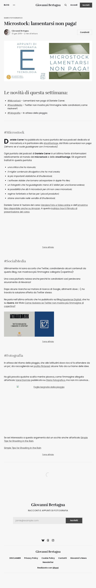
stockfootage (51, 143)
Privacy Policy (31, 558)
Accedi (73, 5)
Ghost (55, 567)
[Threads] (48, 540)
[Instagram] (53, 540)
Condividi (84, 32)
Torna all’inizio (48, 247)
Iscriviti (86, 5)
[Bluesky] (43, 540)
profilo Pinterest (42, 366)
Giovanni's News (78, 558)
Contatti (62, 558)
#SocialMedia (15, 105)
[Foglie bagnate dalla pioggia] (48, 408)
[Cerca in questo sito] (66, 5)
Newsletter (48, 562)
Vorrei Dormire (23, 380)
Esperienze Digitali (71, 299)
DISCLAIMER (15, 558)
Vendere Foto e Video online (55, 205)
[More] (14, 5)
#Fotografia (14, 113)
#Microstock (14, 100)
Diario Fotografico (13, 18)
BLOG (6, 5)
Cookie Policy (48, 558)
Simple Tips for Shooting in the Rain (22, 447)
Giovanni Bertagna (48, 5)
